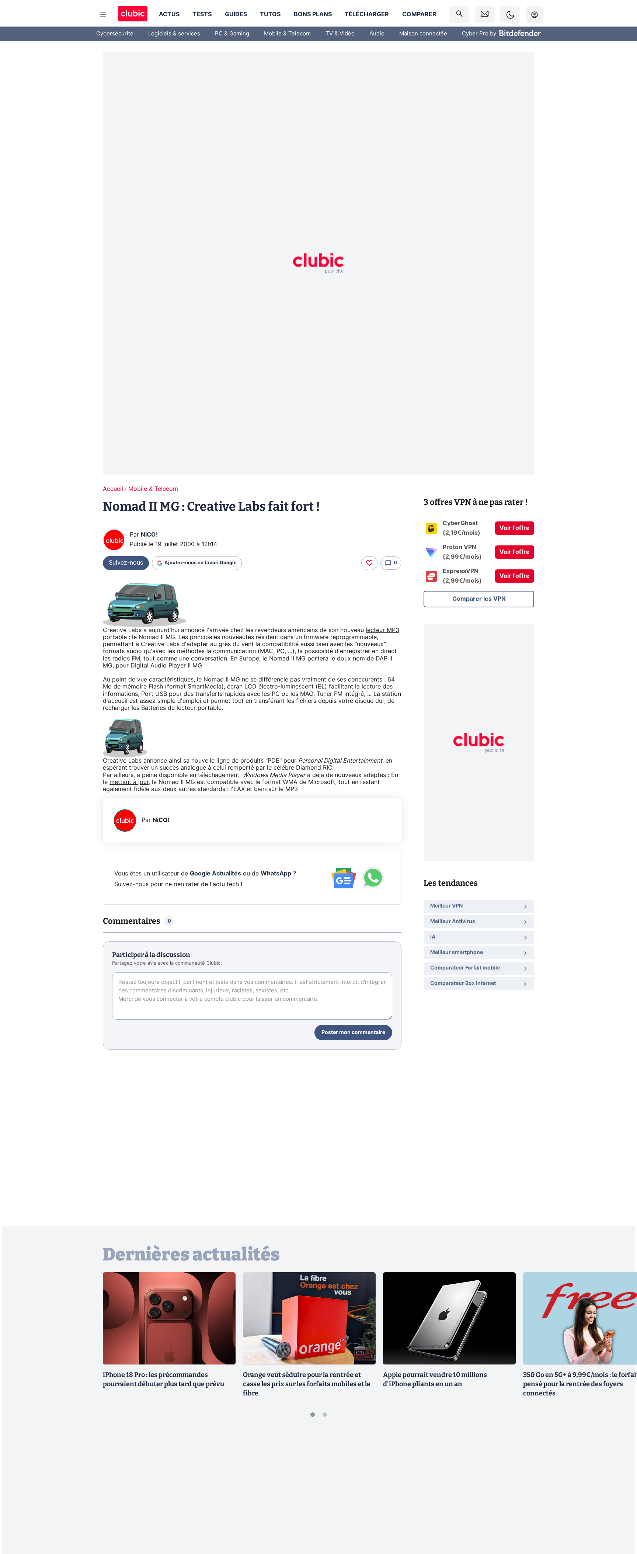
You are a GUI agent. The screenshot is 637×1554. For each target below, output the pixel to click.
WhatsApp (276, 874)
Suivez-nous (126, 563)
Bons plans (313, 14)
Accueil (113, 489)
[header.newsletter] (484, 14)
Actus (169, 14)
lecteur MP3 (382, 630)
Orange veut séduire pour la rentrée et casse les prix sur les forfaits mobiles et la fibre (306, 1384)
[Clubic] (133, 15)
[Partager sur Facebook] (618, 1490)
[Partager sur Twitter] (618, 1515)
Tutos (270, 14)
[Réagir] (369, 563)
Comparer (419, 14)
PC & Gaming (232, 34)
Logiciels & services (174, 34)
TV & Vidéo (340, 34)
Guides (236, 14)
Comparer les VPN (479, 599)
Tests (202, 14)
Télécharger (367, 14)
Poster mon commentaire (353, 1032)
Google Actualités (215, 874)
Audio (376, 34)
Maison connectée (423, 34)
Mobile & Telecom (287, 34)
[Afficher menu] (103, 15)
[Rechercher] (459, 14)
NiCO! (149, 535)
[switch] (510, 14)
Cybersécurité (114, 34)
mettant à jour (129, 782)
